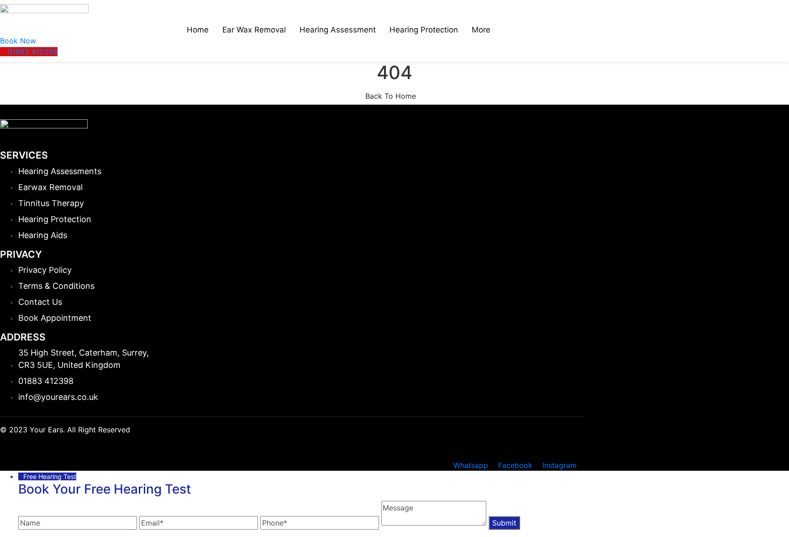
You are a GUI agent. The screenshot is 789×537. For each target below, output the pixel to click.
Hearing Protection (423, 29)
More (481, 29)
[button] (18, 40)
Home (198, 29)
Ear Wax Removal (254, 29)
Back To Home (391, 96)
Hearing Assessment (338, 29)
